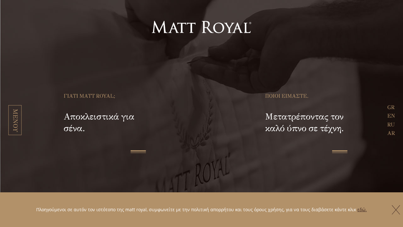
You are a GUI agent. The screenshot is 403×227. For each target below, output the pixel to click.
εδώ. (362, 209)
